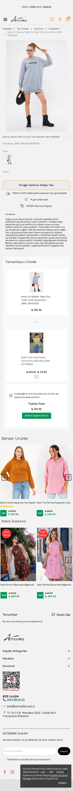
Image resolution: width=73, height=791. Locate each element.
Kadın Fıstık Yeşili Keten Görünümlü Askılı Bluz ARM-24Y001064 (36, 361)
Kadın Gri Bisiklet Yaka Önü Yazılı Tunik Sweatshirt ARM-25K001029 (35, 300)
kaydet (64, 751)
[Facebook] (4, 772)
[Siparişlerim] (60, 19)
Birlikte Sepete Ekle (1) (36, 415)
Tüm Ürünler (23, 28)
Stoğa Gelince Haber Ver (36, 185)
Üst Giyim (39, 28)
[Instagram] (12, 772)
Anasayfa (7, 28)
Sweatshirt (54, 28)
